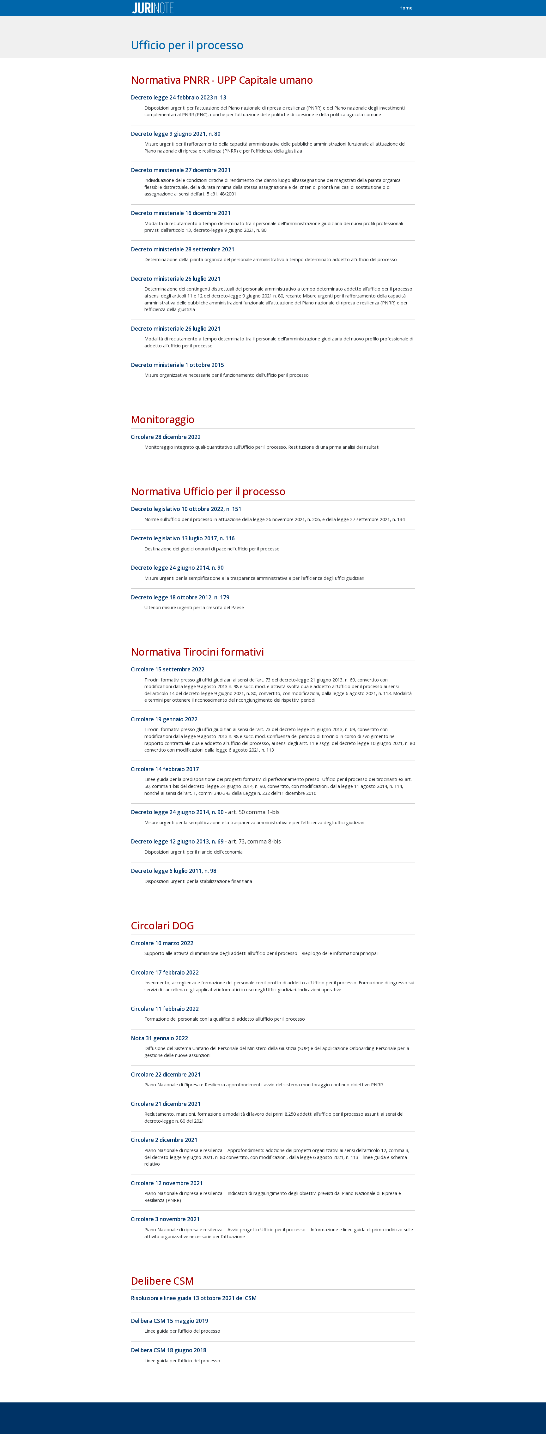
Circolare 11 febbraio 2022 (165, 1008)
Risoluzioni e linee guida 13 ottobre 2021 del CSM (194, 1298)
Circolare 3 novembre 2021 (165, 1219)
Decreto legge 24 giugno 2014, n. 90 (177, 567)
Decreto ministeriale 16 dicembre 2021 (181, 213)
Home (406, 8)
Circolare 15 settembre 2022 (167, 669)
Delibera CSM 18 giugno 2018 (168, 1350)
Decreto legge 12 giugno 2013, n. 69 (177, 841)
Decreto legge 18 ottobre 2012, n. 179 (180, 597)
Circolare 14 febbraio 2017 (165, 769)
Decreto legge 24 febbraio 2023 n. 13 (178, 97)
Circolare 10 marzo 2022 (162, 943)
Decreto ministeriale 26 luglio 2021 (176, 278)
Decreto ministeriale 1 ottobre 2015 (177, 365)
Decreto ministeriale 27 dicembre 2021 (181, 170)
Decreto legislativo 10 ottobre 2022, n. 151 (186, 509)
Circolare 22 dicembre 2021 (166, 1074)
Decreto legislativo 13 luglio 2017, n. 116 (183, 538)
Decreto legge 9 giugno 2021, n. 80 (176, 133)
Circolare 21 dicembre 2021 (166, 1103)
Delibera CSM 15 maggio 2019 (169, 1320)
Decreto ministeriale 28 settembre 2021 (182, 249)
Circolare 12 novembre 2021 (167, 1183)
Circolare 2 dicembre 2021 (164, 1139)
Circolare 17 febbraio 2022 (165, 972)
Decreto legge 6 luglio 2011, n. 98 (173, 870)
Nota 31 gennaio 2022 (159, 1038)
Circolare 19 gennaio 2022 (164, 719)
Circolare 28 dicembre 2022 (166, 437)
